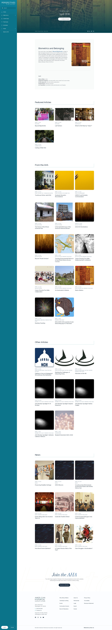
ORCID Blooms (59, 485)
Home (36, 31)
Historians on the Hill (80, 373)
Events (61, 603)
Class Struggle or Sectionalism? (83, 548)
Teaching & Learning (64, 600)
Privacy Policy (87, 597)
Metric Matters (79, 290)
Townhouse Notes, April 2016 (43, 195)
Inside (62, 516)
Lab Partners (58, 125)
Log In (4, 627)
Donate (12, 627)
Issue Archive (40, 31)
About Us (76, 597)
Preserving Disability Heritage (43, 485)
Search (75, 606)
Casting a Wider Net (40, 148)
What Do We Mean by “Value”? (83, 125)
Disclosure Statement (89, 603)
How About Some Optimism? (43, 548)
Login (75, 603)
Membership (76, 600)
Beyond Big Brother (58, 51)
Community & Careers (64, 606)
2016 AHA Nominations (81, 227)
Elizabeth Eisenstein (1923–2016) (64, 435)
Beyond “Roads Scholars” (42, 258)
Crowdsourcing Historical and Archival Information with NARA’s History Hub (84, 486)
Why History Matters (64, 597)
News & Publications (64, 608)
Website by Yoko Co (89, 627)
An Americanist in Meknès (62, 290)
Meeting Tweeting (40, 323)
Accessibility (86, 600)
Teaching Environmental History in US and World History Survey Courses (64, 260)
